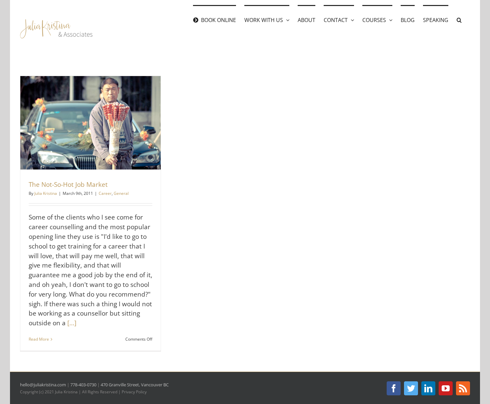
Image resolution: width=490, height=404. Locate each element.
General (121, 193)
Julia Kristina (45, 193)
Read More (39, 339)
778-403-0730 (83, 385)
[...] (71, 322)
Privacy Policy (134, 392)
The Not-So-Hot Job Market (68, 184)
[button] (459, 19)
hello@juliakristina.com (43, 385)
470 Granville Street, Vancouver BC (135, 385)
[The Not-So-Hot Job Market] (90, 123)
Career (105, 193)
